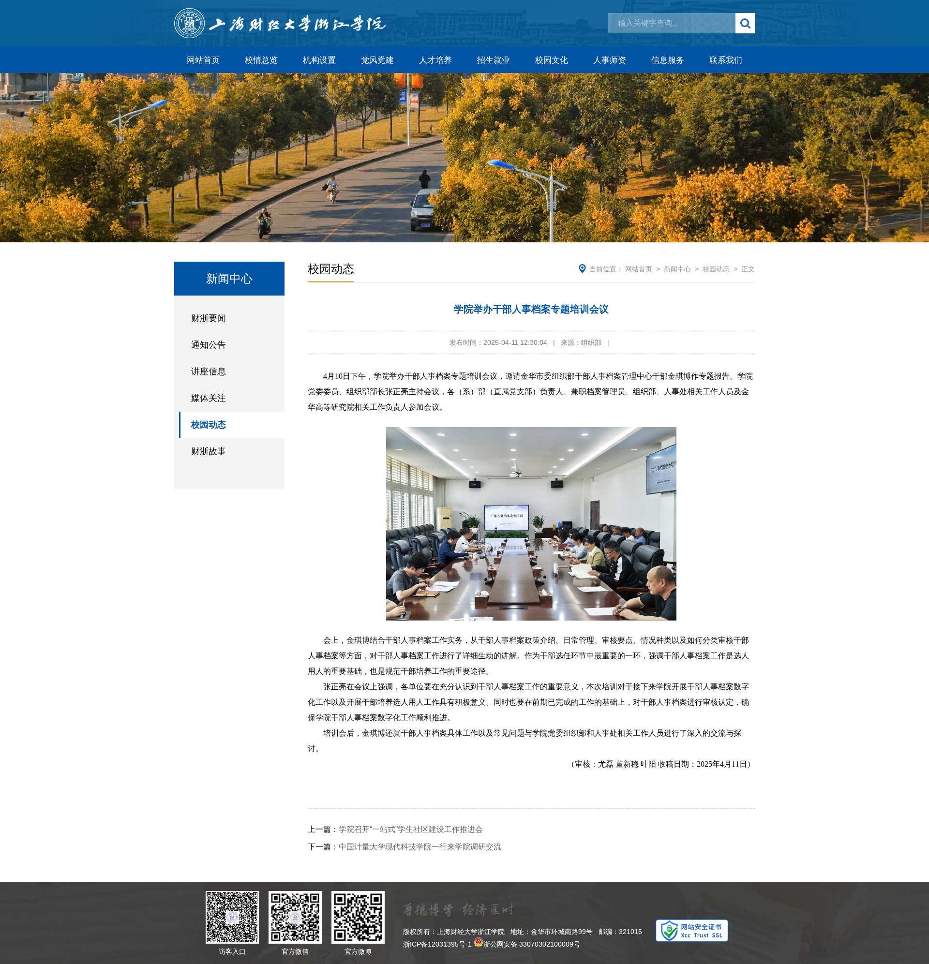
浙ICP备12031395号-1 (437, 944)
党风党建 (377, 60)
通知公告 (208, 345)
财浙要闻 (208, 318)
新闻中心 (677, 269)
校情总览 (261, 60)
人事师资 (609, 60)
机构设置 (319, 60)
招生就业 (493, 60)
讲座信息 (208, 371)
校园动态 (208, 425)
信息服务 (667, 60)
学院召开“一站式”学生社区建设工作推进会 (395, 829)
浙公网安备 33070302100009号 (531, 944)
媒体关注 (208, 398)
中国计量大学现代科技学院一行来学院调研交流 (404, 847)
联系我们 (725, 60)
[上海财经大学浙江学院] (280, 23)
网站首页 (203, 60)
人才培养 (435, 60)
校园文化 (551, 60)
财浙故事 (208, 451)
